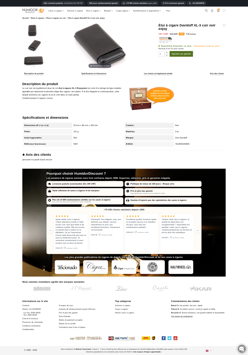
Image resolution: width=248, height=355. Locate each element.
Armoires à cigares (122, 305)
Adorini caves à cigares (124, 313)
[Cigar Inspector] (124, 267)
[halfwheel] (180, 267)
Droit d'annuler (65, 316)
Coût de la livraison (30, 319)
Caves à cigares (121, 309)
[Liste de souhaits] (224, 11)
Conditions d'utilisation (31, 326)
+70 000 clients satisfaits (141, 3)
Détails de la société (67, 324)
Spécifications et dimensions (93, 73)
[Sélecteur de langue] (209, 350)
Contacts (26, 305)
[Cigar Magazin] (152, 267)
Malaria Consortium (83, 349)
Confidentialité (28, 329)
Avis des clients (217, 73)
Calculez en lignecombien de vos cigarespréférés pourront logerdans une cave (160, 94)
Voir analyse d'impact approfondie (147, 352)
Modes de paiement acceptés (71, 320)
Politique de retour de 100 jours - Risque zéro (152, 184)
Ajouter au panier (181, 54)
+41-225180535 (198, 3)
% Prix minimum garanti (173, 3)
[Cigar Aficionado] (67, 267)
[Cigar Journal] (95, 267)
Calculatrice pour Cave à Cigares (72, 327)
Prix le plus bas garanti (141, 191)
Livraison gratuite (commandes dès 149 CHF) (74, 184)
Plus (168, 11)
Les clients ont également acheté (158, 73)
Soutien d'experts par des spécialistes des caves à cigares (158, 200)
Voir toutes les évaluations (182, 316)
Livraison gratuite (65, 3)
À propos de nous (66, 305)
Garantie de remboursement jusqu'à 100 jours (77, 309)
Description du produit (34, 73)
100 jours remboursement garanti (103, 3)
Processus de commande (32, 322)
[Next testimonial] (197, 230)
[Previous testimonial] (50, 230)
